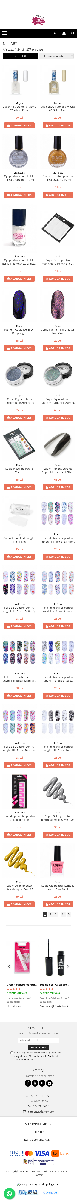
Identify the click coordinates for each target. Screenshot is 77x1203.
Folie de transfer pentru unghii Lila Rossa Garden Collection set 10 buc (57, 539)
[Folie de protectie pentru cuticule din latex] (19, 791)
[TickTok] (42, 1083)
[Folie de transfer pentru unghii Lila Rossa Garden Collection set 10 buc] (57, 513)
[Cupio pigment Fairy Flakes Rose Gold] (57, 304)
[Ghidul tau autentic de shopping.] (51, 1192)
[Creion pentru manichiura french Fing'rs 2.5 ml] (22, 957)
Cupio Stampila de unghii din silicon (19, 539)
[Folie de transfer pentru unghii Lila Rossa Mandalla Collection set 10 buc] (19, 652)
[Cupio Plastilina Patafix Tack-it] (19, 443)
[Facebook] (28, 1083)
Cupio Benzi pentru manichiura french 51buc (58, 261)
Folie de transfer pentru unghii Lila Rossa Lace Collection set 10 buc (58, 748)
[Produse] (5, 34)
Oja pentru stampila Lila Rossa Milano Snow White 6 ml (19, 261)
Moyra (19, 103)
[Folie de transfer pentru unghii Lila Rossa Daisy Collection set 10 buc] (57, 652)
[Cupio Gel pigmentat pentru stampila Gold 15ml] (19, 860)
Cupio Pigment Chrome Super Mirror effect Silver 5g (58, 470)
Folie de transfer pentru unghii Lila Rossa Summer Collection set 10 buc (57, 609)
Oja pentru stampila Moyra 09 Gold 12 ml (58, 108)
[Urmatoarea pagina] (69, 914)
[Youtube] (35, 1083)
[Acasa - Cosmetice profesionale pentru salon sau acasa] (38, 20)
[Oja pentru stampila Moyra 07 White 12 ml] (19, 82)
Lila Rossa (19, 172)
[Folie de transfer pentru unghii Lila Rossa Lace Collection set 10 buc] (57, 721)
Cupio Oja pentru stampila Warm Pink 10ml (57, 887)
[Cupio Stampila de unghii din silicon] (19, 513)
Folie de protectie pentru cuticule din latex (19, 817)
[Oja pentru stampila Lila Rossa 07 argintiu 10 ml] (19, 151)
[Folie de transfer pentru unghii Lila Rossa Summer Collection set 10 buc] (57, 582)
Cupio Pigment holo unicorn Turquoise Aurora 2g (57, 400)
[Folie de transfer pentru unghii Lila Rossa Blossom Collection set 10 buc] (19, 721)
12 (63, 914)
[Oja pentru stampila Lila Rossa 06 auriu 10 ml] (57, 151)
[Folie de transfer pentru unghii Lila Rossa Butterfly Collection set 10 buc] (19, 582)
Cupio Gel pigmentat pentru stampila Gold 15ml (19, 887)
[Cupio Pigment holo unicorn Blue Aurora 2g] (19, 374)
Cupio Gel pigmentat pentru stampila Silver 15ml (57, 817)
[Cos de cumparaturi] (64, 33)
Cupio (58, 256)
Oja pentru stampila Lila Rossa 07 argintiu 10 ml (19, 177)
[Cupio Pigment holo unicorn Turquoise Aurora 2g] (57, 374)
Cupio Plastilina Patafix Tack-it (19, 470)
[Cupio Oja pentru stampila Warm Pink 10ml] (57, 860)
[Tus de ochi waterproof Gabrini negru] (54, 957)
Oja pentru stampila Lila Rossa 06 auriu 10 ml (58, 177)
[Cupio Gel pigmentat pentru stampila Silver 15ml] (57, 791)
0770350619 (40, 1106)
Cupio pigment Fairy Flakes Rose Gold (58, 331)
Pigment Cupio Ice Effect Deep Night (19, 331)
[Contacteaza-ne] (55, 33)
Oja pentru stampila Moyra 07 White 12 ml (19, 108)
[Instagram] (49, 1083)
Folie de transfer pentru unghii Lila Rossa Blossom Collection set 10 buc (19, 748)
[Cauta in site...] (73, 33)
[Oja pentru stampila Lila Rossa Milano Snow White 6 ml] (19, 228)
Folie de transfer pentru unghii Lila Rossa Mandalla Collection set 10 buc (19, 678)
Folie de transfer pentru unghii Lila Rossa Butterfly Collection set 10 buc (19, 609)
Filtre (22, 56)
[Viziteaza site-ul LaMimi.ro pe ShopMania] (28, 1192)
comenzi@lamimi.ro (40, 1111)
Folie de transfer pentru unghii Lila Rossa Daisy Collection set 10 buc (58, 678)
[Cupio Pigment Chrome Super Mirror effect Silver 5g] (57, 443)
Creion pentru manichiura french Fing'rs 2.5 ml (36, 984)
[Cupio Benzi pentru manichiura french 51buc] (57, 228)
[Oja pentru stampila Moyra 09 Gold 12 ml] (57, 82)
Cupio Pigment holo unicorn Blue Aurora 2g (19, 400)
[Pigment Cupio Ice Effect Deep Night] (19, 304)
